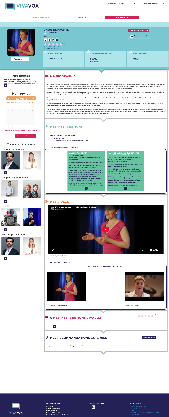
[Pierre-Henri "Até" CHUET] (10, 217)
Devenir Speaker (134, 4)
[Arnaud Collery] (10, 188)
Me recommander (149, 337)
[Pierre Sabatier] (10, 160)
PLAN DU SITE (135, 415)
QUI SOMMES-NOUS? (138, 406)
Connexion (112, 3)
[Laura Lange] (32, 160)
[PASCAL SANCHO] (32, 217)
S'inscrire (122, 3)
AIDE (132, 410)
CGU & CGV (134, 408)
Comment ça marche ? (150, 3)
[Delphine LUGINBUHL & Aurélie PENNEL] (32, 189)
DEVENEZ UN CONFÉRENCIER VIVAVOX (145, 412)
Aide (163, 3)
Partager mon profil (140, 36)
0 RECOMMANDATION (51, 46)
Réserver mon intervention (138, 30)
